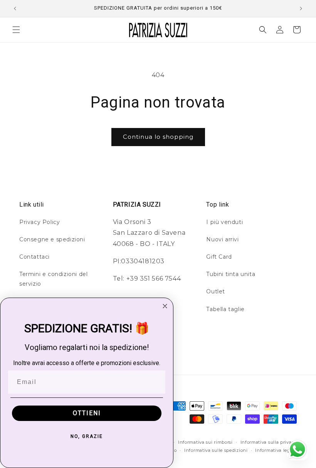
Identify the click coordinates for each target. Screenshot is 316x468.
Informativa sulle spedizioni (216, 450)
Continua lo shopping (158, 136)
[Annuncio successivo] (300, 8)
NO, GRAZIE (87, 436)
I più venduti (224, 222)
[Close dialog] (165, 306)
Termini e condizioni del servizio (53, 279)
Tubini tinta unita (230, 274)
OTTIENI (87, 413)
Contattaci (34, 256)
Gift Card (219, 256)
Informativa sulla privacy (268, 442)
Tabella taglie (225, 309)
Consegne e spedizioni (52, 239)
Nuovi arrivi (222, 239)
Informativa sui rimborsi (205, 442)
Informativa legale (276, 450)
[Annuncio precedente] (15, 8)
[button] (16, 29)
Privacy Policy (39, 222)
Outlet (215, 291)
